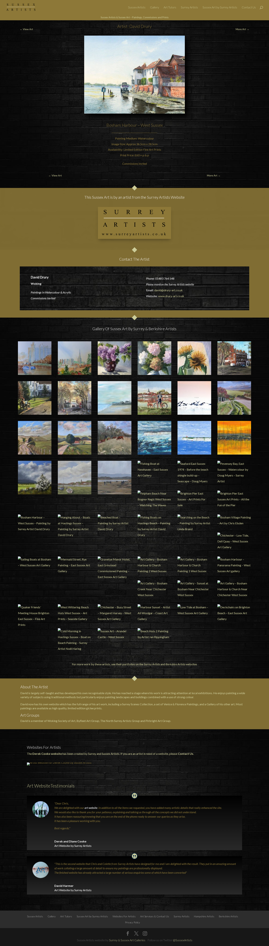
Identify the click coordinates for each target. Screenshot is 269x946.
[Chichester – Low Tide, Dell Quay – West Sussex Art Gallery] (234, 541)
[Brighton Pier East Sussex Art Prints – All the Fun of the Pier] (234, 499)
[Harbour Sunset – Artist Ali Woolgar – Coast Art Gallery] (154, 613)
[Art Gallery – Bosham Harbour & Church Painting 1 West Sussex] (194, 565)
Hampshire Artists (204, 916)
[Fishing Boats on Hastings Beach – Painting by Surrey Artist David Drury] (154, 526)
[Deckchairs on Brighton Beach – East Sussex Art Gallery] (234, 613)
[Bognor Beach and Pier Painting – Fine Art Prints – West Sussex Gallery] (114, 398)
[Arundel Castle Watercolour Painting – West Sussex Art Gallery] (34, 358)
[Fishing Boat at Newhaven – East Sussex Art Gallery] (154, 469)
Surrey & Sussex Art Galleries (127, 940)
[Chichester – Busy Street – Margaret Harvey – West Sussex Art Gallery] (114, 613)
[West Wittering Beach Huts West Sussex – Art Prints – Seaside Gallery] (74, 613)
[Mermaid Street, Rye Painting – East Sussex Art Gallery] (74, 565)
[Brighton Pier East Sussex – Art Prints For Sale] (194, 499)
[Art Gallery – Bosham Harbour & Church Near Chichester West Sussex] (234, 589)
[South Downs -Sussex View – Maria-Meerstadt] (34, 477)
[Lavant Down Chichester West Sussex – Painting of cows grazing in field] (114, 437)
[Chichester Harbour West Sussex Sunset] (234, 437)
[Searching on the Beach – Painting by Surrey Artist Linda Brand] (194, 523)
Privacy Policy (132, 922)
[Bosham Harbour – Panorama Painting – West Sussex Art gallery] (234, 565)
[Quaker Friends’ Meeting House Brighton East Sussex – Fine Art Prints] (34, 616)
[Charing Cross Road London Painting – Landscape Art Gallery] (74, 398)
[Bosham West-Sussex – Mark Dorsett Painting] (74, 477)
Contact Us (249, 7)
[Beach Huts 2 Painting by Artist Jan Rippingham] (154, 634)
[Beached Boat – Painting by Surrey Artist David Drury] (114, 523)
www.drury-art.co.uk (171, 296)
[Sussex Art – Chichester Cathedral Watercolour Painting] (74, 358)
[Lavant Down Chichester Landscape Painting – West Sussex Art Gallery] (34, 437)
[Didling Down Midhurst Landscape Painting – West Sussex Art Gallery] (74, 437)
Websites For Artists (124, 916)
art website (91, 807)
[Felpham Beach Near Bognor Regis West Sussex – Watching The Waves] (154, 499)
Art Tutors (170, 7)
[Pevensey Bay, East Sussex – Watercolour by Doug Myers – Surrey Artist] (234, 472)
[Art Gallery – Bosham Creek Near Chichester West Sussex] (154, 589)
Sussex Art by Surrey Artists (220, 7)
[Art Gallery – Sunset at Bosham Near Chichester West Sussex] (194, 589)
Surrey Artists (189, 7)
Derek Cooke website (47, 753)
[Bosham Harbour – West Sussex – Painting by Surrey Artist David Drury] (34, 523)
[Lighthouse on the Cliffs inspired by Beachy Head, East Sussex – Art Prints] (194, 437)
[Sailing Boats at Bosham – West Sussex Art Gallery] (34, 562)
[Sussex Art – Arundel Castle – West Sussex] (114, 634)
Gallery (154, 7)
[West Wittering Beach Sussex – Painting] (114, 477)
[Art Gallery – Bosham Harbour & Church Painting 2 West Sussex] (154, 565)
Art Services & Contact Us (154, 916)
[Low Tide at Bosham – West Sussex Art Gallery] (194, 610)
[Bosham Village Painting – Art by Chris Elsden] (234, 520)
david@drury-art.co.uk (168, 290)
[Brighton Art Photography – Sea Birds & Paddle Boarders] (194, 398)
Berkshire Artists (175, 664)
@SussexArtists (182, 940)
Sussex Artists (136, 7)
